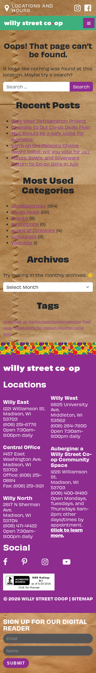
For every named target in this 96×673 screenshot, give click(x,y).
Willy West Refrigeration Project (48, 120)
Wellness (21, 242)
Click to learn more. (67, 532)
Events (19, 218)
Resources (24, 236)
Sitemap (82, 598)
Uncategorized (28, 205)
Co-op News (25, 211)
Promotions (25, 224)
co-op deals (12, 321)
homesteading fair (27, 327)
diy (25, 321)
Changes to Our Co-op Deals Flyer (51, 127)
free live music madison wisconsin (55, 321)
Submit (16, 663)
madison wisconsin (58, 327)
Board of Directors (33, 230)
